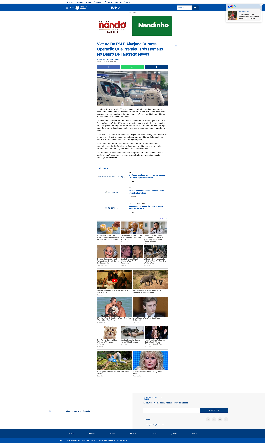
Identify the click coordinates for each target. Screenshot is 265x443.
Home (71, 2)
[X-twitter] (226, 419)
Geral (128, 2)
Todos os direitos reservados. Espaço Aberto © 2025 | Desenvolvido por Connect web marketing (93, 440)
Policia (109, 2)
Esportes (99, 2)
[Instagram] (214, 419)
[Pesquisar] (195, 7)
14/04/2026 (133, 181)
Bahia (89, 2)
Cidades (80, 2)
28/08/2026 (133, 212)
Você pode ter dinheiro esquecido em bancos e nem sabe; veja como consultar (147, 176)
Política (119, 2)
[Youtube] (220, 419)
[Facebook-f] (208, 419)
